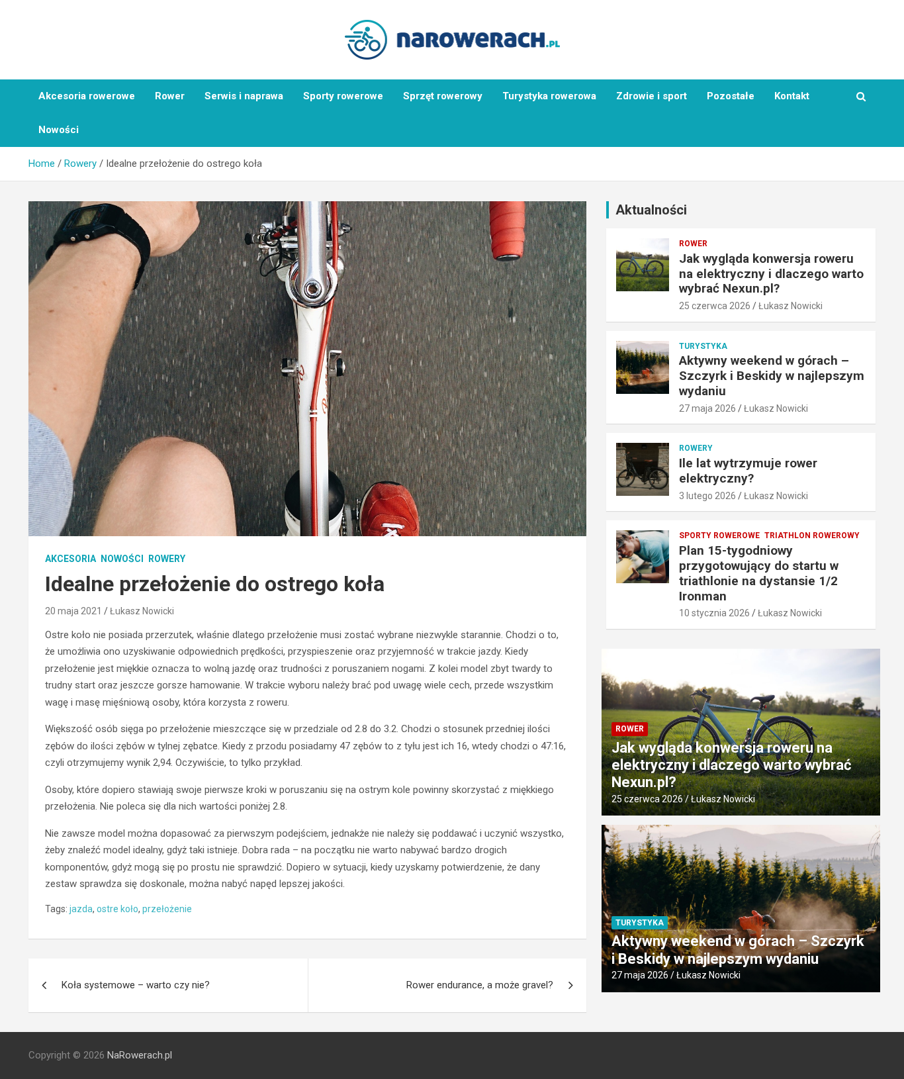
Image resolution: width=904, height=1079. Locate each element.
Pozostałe (730, 96)
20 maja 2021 (73, 611)
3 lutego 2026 (707, 496)
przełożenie (167, 909)
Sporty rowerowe (343, 96)
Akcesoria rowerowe (86, 96)
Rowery (166, 558)
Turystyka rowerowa (549, 96)
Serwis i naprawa (243, 96)
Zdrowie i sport (651, 96)
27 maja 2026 (707, 408)
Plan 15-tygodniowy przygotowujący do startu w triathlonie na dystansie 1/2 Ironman (758, 573)
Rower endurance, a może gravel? (479, 985)
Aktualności (651, 210)
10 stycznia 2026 (714, 613)
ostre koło (117, 909)
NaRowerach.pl (139, 1055)
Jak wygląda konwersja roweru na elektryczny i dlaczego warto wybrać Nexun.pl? (771, 274)
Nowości (58, 130)
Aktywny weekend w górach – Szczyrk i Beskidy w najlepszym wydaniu (771, 376)
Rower (170, 96)
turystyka (703, 346)
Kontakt (791, 96)
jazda (81, 909)
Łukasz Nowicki (142, 611)
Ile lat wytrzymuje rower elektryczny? (748, 470)
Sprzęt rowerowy (442, 96)
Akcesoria (70, 558)
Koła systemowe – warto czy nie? (136, 985)
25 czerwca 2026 (714, 306)
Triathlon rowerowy (812, 535)
